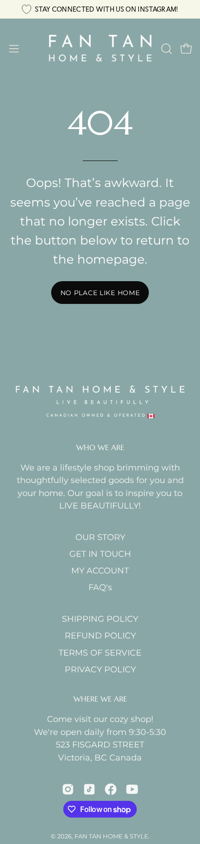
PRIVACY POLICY (100, 669)
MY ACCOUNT (100, 570)
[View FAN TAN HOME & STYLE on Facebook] (111, 789)
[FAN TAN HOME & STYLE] (100, 49)
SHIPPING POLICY (100, 619)
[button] (165, 48)
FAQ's (100, 587)
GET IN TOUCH (100, 554)
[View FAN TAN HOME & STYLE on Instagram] (68, 789)
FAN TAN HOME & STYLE (111, 836)
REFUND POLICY (100, 635)
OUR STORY (100, 537)
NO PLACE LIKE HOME (100, 293)
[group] (100, 9)
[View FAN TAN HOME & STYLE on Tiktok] (89, 789)
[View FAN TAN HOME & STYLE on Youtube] (132, 789)
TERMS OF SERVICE (100, 652)
